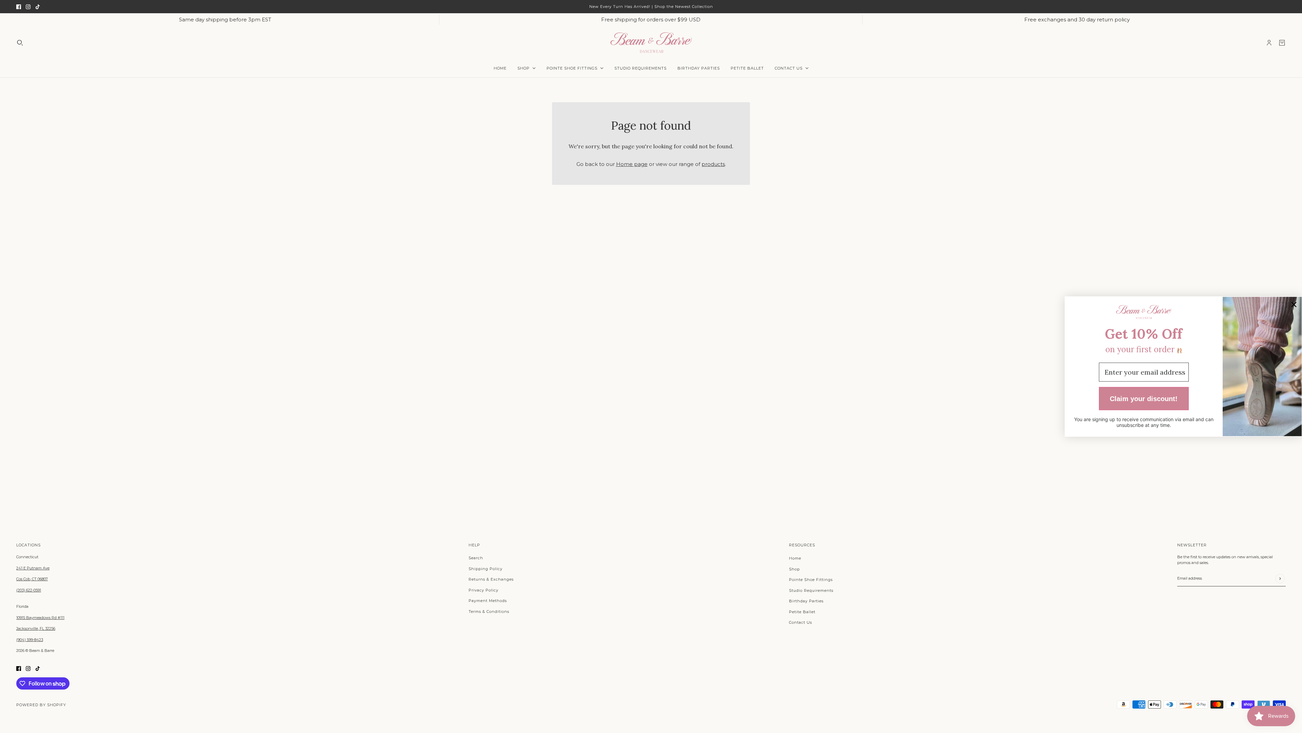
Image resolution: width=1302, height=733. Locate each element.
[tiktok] (38, 6)
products (713, 164)
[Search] (20, 42)
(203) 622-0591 (28, 590)
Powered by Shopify (41, 704)
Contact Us (800, 622)
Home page (632, 164)
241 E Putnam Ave (33, 568)
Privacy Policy (483, 590)
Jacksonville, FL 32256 (35, 628)
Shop (794, 569)
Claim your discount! (1144, 398)
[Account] (1269, 42)
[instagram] (28, 6)
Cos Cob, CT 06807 (32, 579)
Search (476, 558)
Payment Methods (488, 600)
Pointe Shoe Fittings (811, 579)
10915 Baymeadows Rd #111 (40, 617)
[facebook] (19, 6)
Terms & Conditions (489, 611)
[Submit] (1279, 578)
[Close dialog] (1293, 304)
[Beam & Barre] (651, 43)
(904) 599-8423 (29, 639)
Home (795, 558)
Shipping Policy (485, 568)
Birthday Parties (806, 601)
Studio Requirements (811, 590)
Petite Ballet (802, 611)
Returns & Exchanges (491, 579)
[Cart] (1282, 42)
